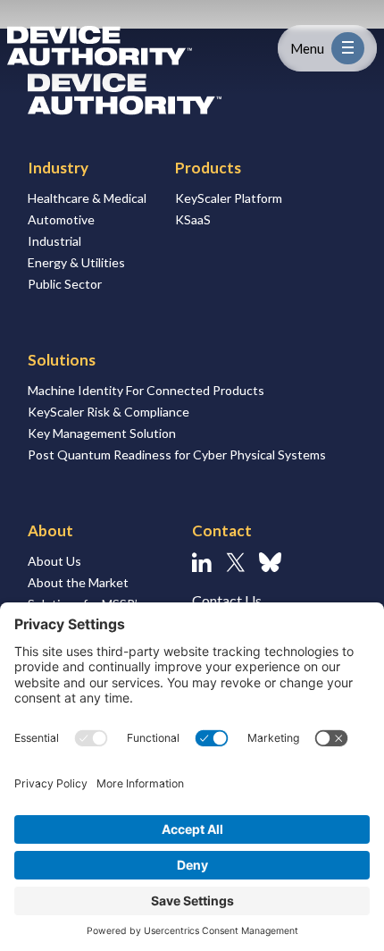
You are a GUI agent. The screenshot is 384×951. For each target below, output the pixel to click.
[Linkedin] (202, 562)
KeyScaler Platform (228, 198)
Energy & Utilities (76, 262)
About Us (54, 560)
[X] (235, 562)
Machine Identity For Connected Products (146, 390)
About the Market (78, 582)
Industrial (54, 240)
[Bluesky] (270, 562)
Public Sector (65, 283)
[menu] (347, 48)
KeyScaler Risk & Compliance (108, 411)
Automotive (61, 219)
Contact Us (227, 600)
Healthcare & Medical (87, 198)
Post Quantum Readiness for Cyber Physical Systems (177, 454)
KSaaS (193, 219)
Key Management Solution (102, 433)
